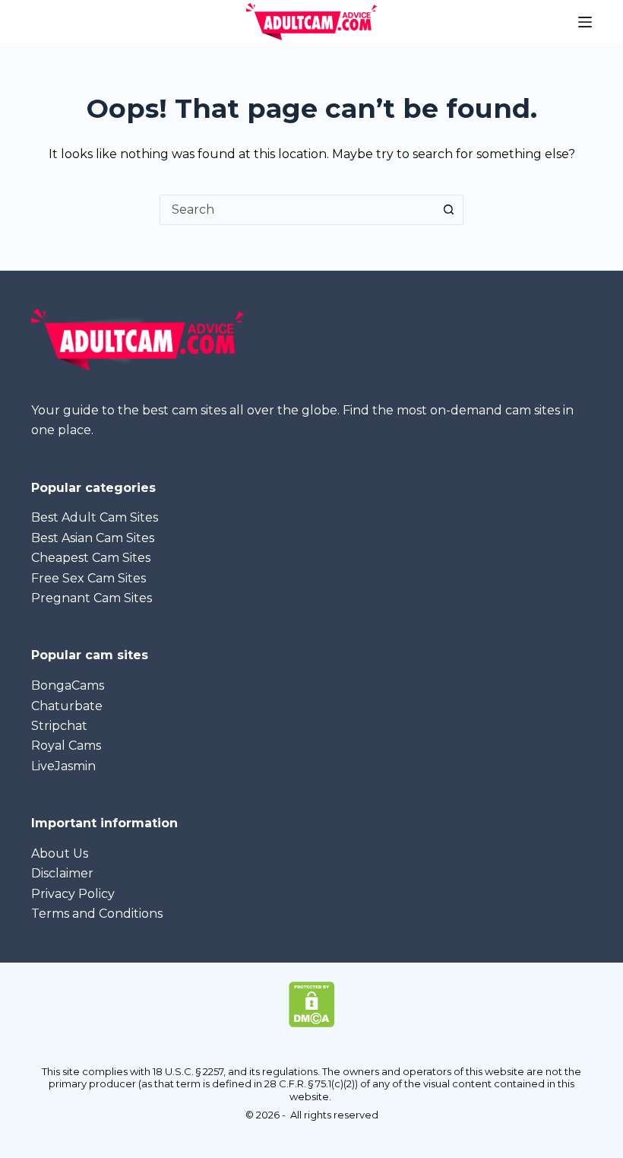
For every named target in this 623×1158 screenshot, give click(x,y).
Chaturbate (67, 706)
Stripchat (59, 726)
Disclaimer (62, 873)
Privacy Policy (73, 894)
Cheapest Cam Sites (90, 557)
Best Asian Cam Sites (92, 538)
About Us (59, 853)
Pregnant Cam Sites (91, 598)
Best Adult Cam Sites (94, 517)
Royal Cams (66, 745)
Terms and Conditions (97, 913)
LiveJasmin (63, 766)
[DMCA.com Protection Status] (312, 1003)
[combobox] (297, 210)
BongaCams (67, 685)
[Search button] (448, 209)
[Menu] (585, 22)
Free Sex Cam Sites (88, 578)
